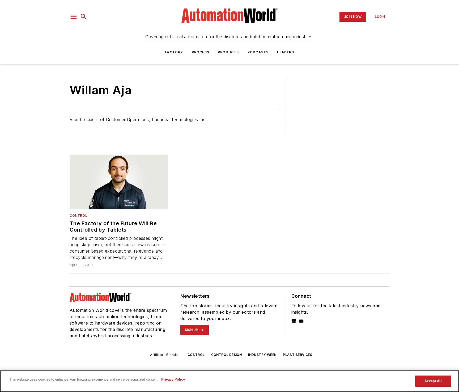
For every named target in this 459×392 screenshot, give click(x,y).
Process (200, 52)
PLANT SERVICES (297, 355)
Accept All (432, 381)
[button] (74, 17)
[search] (84, 17)
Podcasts (258, 52)
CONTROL (196, 355)
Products (228, 52)
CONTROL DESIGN (226, 355)
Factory (174, 52)
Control (78, 216)
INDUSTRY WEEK (262, 355)
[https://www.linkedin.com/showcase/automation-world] (294, 321)
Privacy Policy (173, 379)
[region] (229, 381)
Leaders (285, 52)
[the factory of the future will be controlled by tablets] (119, 182)
